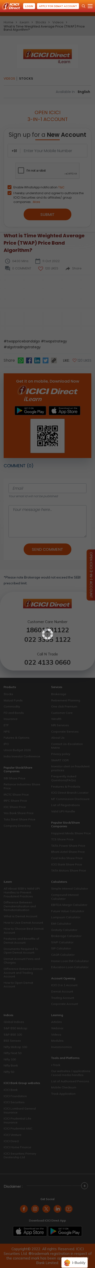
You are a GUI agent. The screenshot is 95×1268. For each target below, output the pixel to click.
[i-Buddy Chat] (74, 1259)
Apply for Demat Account (58, 6)
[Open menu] (90, 6)
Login (29, 6)
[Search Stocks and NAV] (83, 6)
